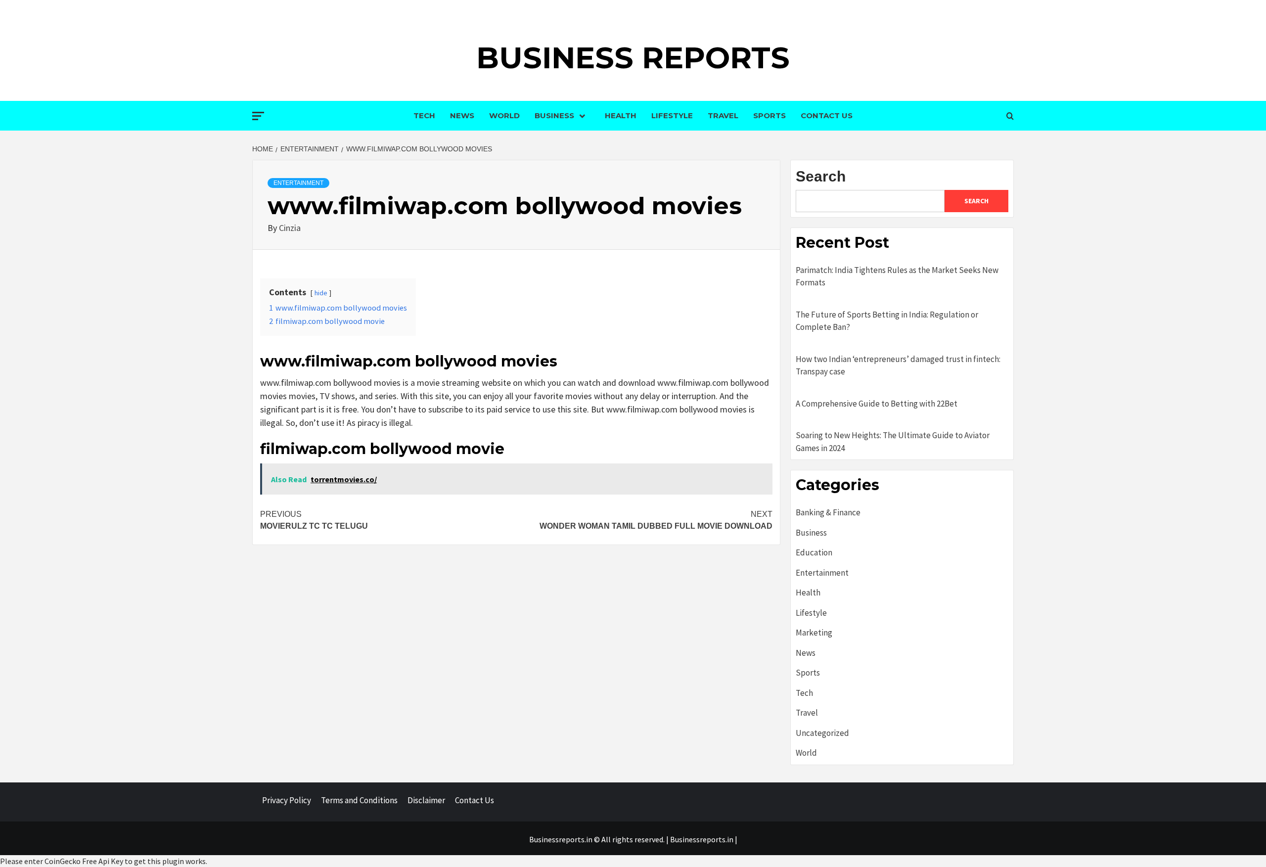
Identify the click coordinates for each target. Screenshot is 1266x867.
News (462, 115)
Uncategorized (822, 733)
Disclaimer (426, 800)
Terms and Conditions (359, 800)
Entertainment (298, 183)
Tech (424, 115)
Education (814, 552)
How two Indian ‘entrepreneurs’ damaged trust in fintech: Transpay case (898, 365)
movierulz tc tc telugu (314, 520)
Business (554, 115)
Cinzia (290, 227)
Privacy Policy (286, 800)
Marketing (814, 632)
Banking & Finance (828, 512)
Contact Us (827, 115)
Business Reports (633, 58)
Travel (723, 115)
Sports (769, 115)
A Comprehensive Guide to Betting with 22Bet (876, 403)
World (504, 115)
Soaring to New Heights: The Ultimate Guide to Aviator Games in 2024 (893, 442)
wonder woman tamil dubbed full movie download (656, 520)
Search (821, 176)
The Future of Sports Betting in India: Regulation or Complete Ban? (887, 321)
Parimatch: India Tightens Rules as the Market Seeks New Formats (897, 276)
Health (620, 115)
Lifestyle (672, 115)
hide (321, 292)
